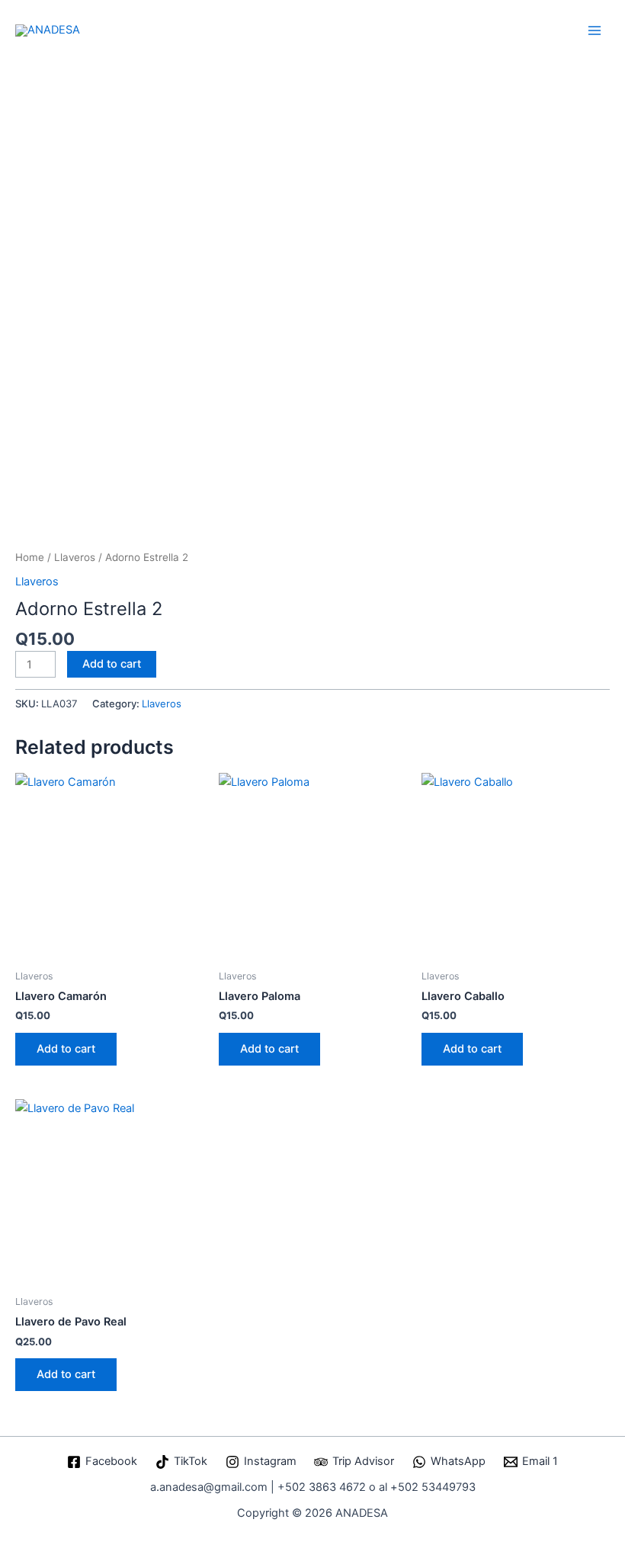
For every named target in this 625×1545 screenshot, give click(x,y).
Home (29, 557)
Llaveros (74, 557)
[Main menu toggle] (594, 29)
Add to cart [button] (66, 1049)
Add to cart (111, 664)
